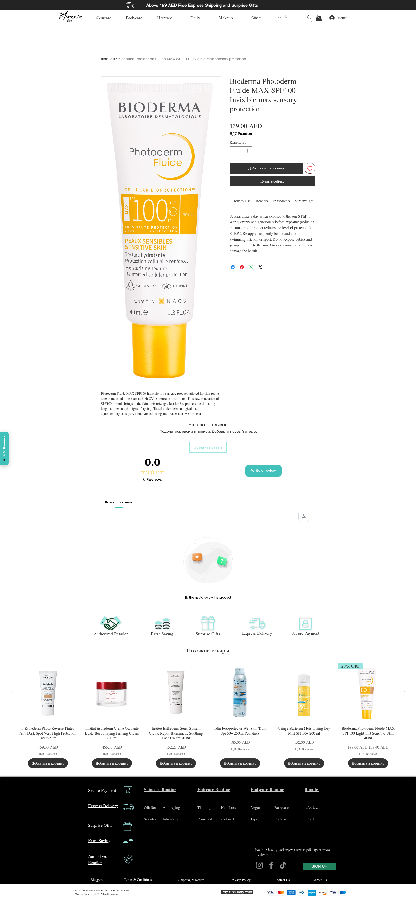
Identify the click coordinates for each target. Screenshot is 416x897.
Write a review (263, 470)
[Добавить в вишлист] (310, 168)
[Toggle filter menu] (303, 516)
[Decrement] (233, 151)
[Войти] (330, 18)
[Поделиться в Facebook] (233, 267)
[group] (208, 715)
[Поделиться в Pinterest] (242, 267)
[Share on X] (260, 267)
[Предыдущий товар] (11, 692)
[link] (319, 17)
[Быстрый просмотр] (48, 692)
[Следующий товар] (405, 692)
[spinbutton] (240, 151)
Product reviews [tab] (119, 502)
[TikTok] (283, 865)
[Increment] (248, 151)
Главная (108, 59)
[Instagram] (259, 865)
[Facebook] (271, 865)
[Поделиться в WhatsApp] (251, 267)
